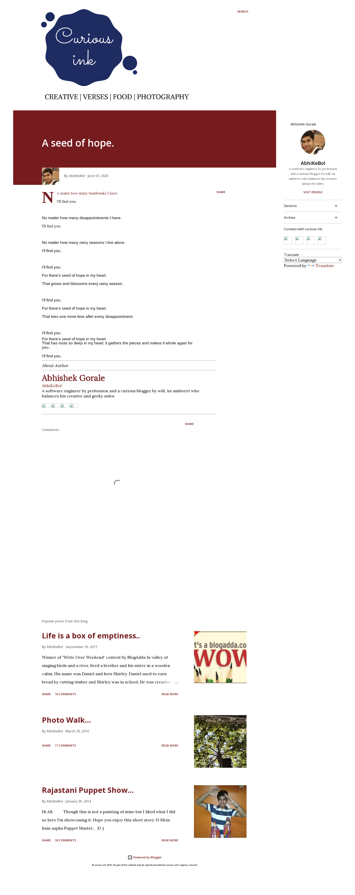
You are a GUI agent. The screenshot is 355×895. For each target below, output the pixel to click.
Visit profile (313, 192)
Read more (170, 694)
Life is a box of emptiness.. (91, 636)
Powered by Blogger (147, 857)
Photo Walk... (66, 720)
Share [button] (221, 192)
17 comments (65, 745)
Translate (325, 265)
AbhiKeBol (313, 163)
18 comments (65, 840)
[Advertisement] (111, 567)
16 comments (65, 694)
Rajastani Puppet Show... (88, 790)
